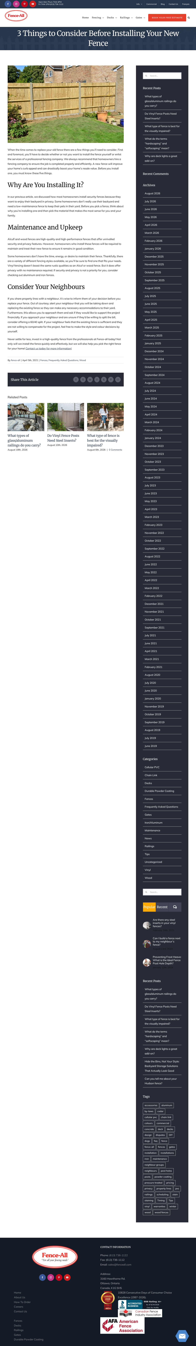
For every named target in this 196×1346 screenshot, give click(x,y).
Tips (147, 854)
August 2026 (152, 193)
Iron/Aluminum (153, 822)
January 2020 (153, 698)
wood (148, 1212)
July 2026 (150, 201)
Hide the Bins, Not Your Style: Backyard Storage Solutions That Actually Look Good (162, 1066)
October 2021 (153, 619)
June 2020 (151, 690)
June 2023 (151, 493)
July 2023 (150, 485)
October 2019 (153, 714)
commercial (163, 1123)
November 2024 (154, 359)
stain (175, 1194)
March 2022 (152, 588)
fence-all (15, 360)
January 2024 (153, 438)
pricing (170, 1182)
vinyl (147, 1206)
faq (155, 1140)
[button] (188, 17)
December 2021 (154, 603)
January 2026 (153, 248)
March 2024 (152, 422)
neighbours (151, 1170)
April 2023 (151, 509)
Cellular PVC (152, 767)
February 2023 (153, 524)
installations (167, 1152)
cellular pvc (151, 1117)
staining (149, 1200)
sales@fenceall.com (119, 1264)
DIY (171, 1134)
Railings (149, 846)
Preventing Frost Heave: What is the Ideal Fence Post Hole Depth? (167, 960)
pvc (177, 1188)
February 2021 (153, 667)
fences (161, 1146)
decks (170, 1129)
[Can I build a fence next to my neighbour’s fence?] (147, 942)
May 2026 (151, 217)
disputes (160, 1134)
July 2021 (150, 635)
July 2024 (150, 390)
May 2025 (151, 311)
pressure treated (153, 1182)
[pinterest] (24, 4)
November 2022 (154, 532)
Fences (43, 360)
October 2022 (153, 540)
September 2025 (154, 280)
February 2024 (153, 430)
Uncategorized (153, 861)
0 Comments (115, 449)
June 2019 (151, 746)
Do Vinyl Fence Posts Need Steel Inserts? (66, 417)
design (148, 1134)
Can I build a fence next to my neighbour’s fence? (166, 941)
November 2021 (154, 611)
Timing (161, 1200)
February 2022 (153, 595)
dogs (147, 1140)
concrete (149, 1129)
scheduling (162, 1194)
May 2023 (151, 501)
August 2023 (152, 477)
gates (172, 1146)
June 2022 (151, 564)
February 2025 (153, 335)
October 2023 (153, 461)
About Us (19, 1297)
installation (151, 1152)
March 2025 (152, 327)
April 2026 (151, 224)
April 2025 (151, 319)
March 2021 (152, 659)
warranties (159, 1206)
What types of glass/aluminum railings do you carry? (26, 417)
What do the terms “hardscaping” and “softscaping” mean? (157, 143)
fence (164, 1140)
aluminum (166, 1105)
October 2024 (153, 367)
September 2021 (154, 627)
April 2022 (151, 580)
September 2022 (154, 548)
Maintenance (152, 830)
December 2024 (154, 351)
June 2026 (151, 209)
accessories (151, 1105)
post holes (166, 1170)
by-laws (149, 1111)
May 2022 (151, 572)
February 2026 (153, 240)
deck (160, 1129)
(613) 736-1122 (118, 1255)
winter (172, 1206)
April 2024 (151, 414)
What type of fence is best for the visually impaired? (105, 417)
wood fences (161, 1212)
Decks (148, 783)
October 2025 (153, 272)
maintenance (160, 1158)
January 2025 (153, 343)
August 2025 (152, 288)
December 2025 (154, 256)
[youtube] (32, 4)
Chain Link (151, 775)
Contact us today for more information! (49, 348)
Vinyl (148, 869)
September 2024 (154, 375)
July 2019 (150, 738)
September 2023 (154, 469)
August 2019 (152, 730)
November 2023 (154, 453)
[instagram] (16, 4)
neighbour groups (154, 1164)
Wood (82, 360)
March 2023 (152, 516)
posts (148, 1176)
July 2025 (150, 296)
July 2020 (150, 682)
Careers (18, 1306)
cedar (160, 1111)
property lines (163, 1188)
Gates (148, 814)
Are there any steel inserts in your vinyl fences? (164, 923)
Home (17, 1292)
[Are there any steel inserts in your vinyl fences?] (147, 923)
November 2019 (154, 706)
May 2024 (151, 406)
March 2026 (152, 232)
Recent (162, 907)
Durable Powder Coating (159, 790)
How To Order (22, 1302)
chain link (166, 1117)
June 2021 (151, 643)
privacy (149, 1188)
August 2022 (152, 556)
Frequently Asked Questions (63, 360)
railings (149, 1194)
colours (149, 1123)
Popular (149, 907)
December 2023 (154, 445)
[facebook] (8, 4)
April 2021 (151, 651)
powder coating (163, 1176)
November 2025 (154, 264)
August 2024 (152, 382)
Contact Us (20, 1311)
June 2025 (151, 303)
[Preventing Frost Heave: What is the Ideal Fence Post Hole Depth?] (147, 960)
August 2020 (152, 674)
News (148, 838)
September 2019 (154, 722)
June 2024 (151, 398)
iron (147, 1158)
